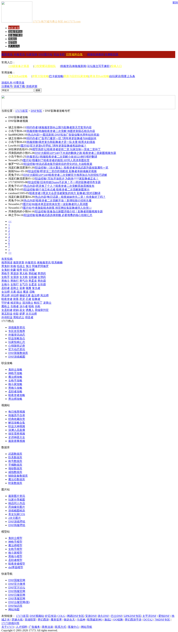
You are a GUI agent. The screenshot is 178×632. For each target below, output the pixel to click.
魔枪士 (5, 306)
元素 (13, 291)
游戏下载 (19, 86)
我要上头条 (128, 76)
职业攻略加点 (16, 338)
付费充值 (18, 82)
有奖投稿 (7, 258)
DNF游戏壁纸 (16, 521)
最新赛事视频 (16, 440)
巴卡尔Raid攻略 (17, 76)
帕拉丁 (38, 302)
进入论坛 (14, 46)
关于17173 (7, 626)
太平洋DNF (149, 615)
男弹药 (42, 273)
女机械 (33, 277)
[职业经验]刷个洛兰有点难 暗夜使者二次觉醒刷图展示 (56, 189)
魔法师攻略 (15, 376)
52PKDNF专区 (132, 615)
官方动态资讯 (16, 349)
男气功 (23, 280)
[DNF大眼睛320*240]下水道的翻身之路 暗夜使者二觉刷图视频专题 (75, 152)
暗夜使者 (7, 299)
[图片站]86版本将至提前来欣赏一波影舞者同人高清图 (55, 204)
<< (9, 221)
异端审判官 (42, 310)
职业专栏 (59, 54)
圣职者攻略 (15, 391)
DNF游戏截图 (16, 356)
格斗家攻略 (15, 384)
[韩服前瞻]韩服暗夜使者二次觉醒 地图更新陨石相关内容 (60, 131)
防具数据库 (15, 457)
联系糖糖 (57, 262)
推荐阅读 (7, 262)
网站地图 (13, 609)
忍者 (28, 299)
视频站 (13, 38)
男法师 (5, 295)
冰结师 (14, 295)
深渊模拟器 (111, 54)
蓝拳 (22, 288)
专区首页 (13, 27)
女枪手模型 (15, 549)
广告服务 (34, 626)
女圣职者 (7, 310)
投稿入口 (116, 66)
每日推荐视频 (16, 411)
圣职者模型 (15, 560)
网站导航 (86, 626)
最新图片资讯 (16, 495)
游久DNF (103, 615)
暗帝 (19, 269)
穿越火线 (17, 619)
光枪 (37, 306)
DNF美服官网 (16, 598)
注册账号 (7, 86)
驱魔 (28, 288)
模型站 (13, 42)
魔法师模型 (15, 545)
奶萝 (22, 313)
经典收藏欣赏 (16, 419)
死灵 (22, 299)
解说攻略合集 (16, 422)
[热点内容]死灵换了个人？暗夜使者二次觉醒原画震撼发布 (58, 185)
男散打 (14, 280)
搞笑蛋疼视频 (16, 433)
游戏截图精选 (16, 510)
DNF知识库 (15, 605)
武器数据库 (15, 453)
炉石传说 (50, 615)
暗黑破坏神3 (94, 619)
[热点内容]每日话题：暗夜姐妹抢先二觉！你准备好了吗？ (70, 196)
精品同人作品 (16, 503)
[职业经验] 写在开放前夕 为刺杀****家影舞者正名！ (66, 178)
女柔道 (33, 284)
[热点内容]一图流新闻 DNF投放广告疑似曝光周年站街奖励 (63, 134)
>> (9, 252)
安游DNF (90, 615)
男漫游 (14, 273)
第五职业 (7, 313)
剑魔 (32, 269)
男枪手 (5, 273)
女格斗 (5, 284)
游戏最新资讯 (16, 327)
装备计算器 (15, 35)
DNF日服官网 (16, 594)
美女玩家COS (16, 514)
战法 (19, 291)
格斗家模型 (15, 552)
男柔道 (33, 280)
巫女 (22, 310)
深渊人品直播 (16, 429)
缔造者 (29, 317)
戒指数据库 (15, 472)
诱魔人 (30, 310)
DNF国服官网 (16, 580)
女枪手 (5, 277)
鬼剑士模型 (15, 538)
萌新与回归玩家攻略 (76, 76)
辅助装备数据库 (18, 475)
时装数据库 (15, 483)
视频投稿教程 (95, 54)
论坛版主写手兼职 (98, 66)
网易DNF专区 (75, 615)
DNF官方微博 (16, 583)
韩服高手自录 (16, 415)
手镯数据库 (15, 464)
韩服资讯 (66, 66)
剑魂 (13, 266)
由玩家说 (115, 76)
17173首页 (21, 110)
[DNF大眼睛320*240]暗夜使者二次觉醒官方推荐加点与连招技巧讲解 (65, 174)
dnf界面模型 (15, 567)
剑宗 (26, 269)
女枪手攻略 (15, 380)
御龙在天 (69, 619)
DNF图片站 (45, 54)
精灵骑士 (16, 302)
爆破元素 (25, 295)
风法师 (44, 295)
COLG (61, 615)
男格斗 (5, 280)
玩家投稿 (31, 54)
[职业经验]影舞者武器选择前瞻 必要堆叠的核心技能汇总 (57, 215)
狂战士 (21, 266)
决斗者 (23, 306)
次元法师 (31, 313)
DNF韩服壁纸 (16, 525)
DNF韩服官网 (16, 591)
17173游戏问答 (10, 623)
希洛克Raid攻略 (99, 76)
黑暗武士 (18, 317)
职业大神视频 (16, 426)
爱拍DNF (164, 615)
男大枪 (23, 273)
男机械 (33, 273)
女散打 (14, 284)
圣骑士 (14, 288)
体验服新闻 (79, 66)
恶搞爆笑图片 (16, 506)
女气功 (23, 284)
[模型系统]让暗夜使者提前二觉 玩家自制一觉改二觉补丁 (66, 149)
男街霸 (42, 280)
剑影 (16, 313)
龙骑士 (47, 302)
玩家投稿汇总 (16, 342)
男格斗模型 (15, 556)
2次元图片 (14, 517)
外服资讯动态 (16, 334)
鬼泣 (28, 266)
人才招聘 (21, 626)
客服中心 (73, 626)
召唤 (32, 291)
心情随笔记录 (16, 345)
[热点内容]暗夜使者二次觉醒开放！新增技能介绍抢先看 (57, 200)
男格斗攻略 (15, 387)
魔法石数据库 (16, 479)
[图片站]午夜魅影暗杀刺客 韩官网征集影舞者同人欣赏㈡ (56, 207)
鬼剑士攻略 (15, 369)
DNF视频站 (37, 615)
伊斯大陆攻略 (40, 76)
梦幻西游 (43, 619)
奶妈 (16, 310)
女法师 (5, 291)
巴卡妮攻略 (56, 76)
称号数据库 (15, 461)
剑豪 (13, 269)
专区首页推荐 (16, 331)
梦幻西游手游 (133, 619)
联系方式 (60, 626)
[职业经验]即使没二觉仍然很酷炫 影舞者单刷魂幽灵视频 (62, 171)
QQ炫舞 (118, 619)
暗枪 (31, 306)
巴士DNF (116, 615)
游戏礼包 (7, 82)
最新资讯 (7, 54)
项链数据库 (15, 468)
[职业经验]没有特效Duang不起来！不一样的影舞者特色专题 (64, 182)
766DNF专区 (162, 619)
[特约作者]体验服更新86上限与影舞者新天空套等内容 (59, 127)
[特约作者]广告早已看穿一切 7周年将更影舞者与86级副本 (61, 138)
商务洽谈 (47, 626)
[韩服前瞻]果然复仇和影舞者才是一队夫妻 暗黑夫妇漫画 (60, 142)
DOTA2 (148, 619)
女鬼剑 (5, 269)
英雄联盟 (30, 619)
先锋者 (14, 306)
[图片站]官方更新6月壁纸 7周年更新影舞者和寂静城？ (53, 145)
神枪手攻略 (15, 373)
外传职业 (7, 317)
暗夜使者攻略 (16, 395)
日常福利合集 (74, 54)
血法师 (35, 295)
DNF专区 (36, 110)
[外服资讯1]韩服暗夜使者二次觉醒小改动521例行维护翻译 (61, 156)
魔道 (26, 291)
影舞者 (36, 299)
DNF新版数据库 (18, 353)
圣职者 (5, 288)
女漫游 (14, 277)
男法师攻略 (15, 398)
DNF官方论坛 (16, 587)
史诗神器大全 (16, 437)
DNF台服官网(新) (19, 602)
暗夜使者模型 (16, 563)
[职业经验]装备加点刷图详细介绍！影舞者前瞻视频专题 (68, 211)
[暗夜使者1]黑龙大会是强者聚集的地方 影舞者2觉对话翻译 (64, 193)
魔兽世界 (56, 619)
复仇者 (36, 288)
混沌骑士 (27, 302)
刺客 (16, 299)
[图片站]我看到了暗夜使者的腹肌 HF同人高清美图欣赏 (56, 160)
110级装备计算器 (18, 66)
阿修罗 (36, 266)
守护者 (5, 302)
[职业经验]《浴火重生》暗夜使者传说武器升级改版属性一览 (71, 167)
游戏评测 (31, 86)
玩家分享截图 (16, 499)
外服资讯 (19, 54)
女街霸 (42, 284)
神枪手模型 (15, 541)
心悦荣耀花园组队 (45, 66)
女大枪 (23, 277)
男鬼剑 (5, 266)
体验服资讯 (44, 262)
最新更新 (18, 262)
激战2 (107, 619)
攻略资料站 (15, 31)
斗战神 (81, 619)
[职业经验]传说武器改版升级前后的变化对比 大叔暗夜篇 (57, 163)
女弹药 (42, 277)
